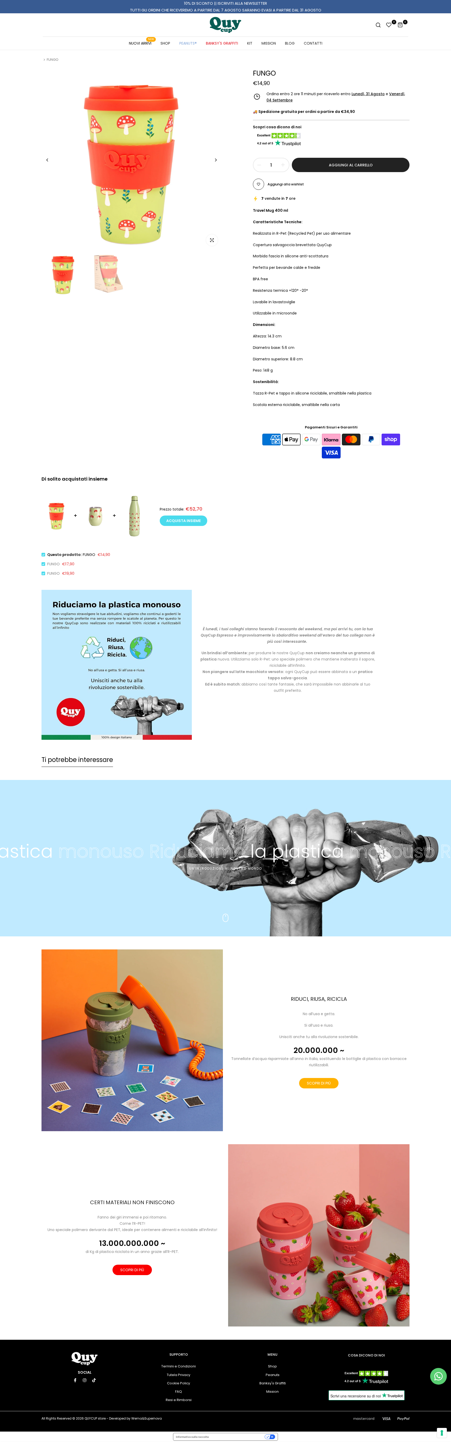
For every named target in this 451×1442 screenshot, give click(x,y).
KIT (249, 43)
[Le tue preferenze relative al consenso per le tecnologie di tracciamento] (442, 1433)
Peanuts (273, 1374)
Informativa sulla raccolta (192, 1436)
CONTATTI (313, 43)
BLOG (290, 43)
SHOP (165, 43)
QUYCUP (91, 1418)
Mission (272, 1391)
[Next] (212, 160)
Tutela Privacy (178, 1374)
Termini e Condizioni (178, 1366)
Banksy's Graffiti (272, 1383)
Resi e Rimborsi (179, 1399)
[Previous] (51, 160)
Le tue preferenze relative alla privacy (238, 1436)
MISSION (269, 43)
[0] (389, 25)
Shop (272, 1366)
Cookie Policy (178, 1383)
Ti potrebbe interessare (77, 759)
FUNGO (53, 564)
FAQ (178, 1391)
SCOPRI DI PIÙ (319, 1083)
